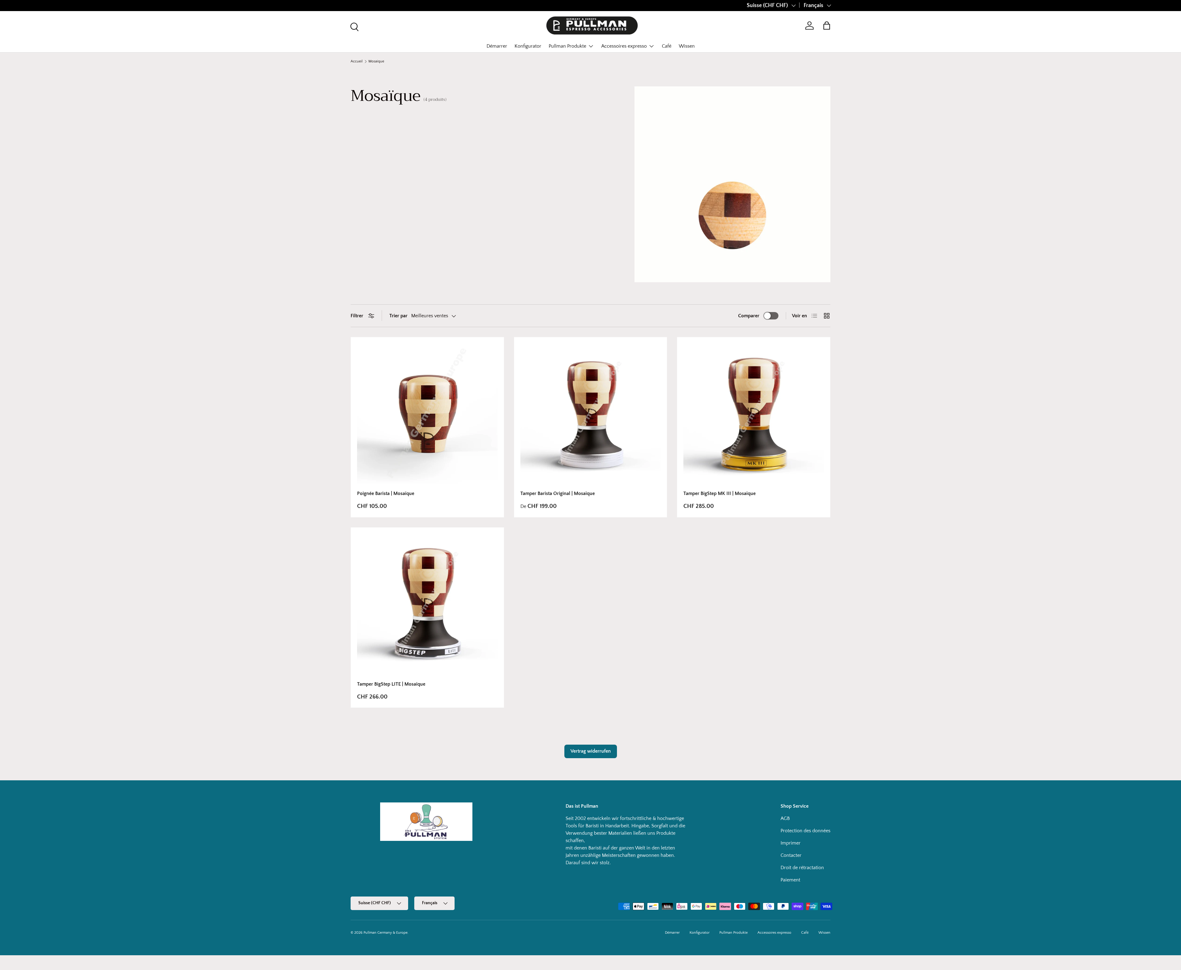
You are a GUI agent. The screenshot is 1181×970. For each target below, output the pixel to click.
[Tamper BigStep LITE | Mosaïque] (427, 604)
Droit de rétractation (802, 867)
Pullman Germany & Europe (386, 933)
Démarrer (497, 46)
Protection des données (805, 830)
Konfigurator (528, 46)
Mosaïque (376, 61)
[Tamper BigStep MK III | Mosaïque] (753, 413)
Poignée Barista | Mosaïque (385, 493)
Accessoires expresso (624, 46)
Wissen (687, 46)
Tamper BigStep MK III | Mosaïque (719, 493)
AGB (785, 818)
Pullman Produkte (567, 46)
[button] (826, 25)
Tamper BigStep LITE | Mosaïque (391, 684)
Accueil (357, 61)
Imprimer (791, 843)
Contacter (791, 855)
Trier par (398, 316)
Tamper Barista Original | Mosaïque (557, 493)
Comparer (748, 316)
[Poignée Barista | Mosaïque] (427, 413)
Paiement (790, 880)
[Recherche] (353, 26)
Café (666, 46)
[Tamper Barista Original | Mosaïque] (590, 413)
